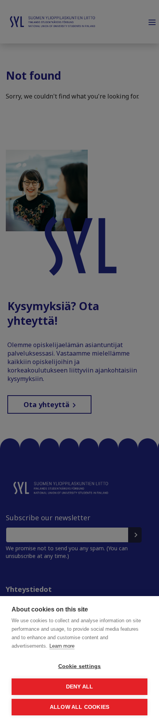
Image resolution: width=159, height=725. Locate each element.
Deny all (79, 687)
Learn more (61, 646)
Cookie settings (79, 666)
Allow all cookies (79, 707)
